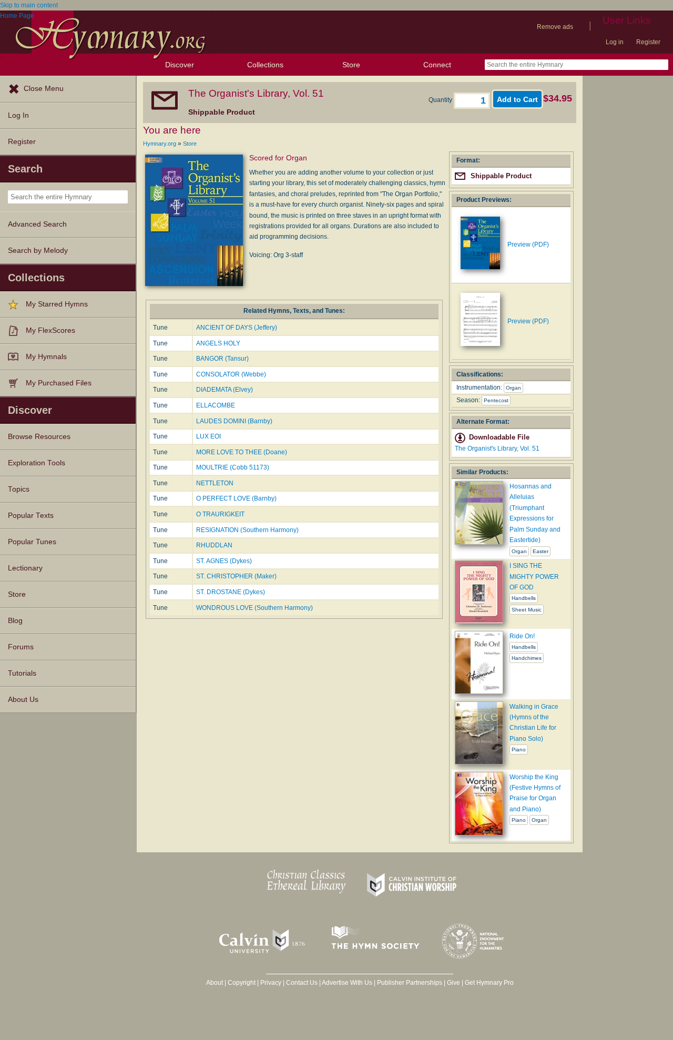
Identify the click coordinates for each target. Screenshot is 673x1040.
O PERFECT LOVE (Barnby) (236, 498)
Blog (15, 621)
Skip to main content (29, 5)
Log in (615, 42)
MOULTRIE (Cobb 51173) (232, 467)
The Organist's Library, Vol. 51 (497, 448)
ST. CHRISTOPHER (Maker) (236, 576)
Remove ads (555, 26)
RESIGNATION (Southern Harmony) (247, 530)
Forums (21, 647)
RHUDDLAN (214, 545)
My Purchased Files (58, 383)
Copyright (242, 982)
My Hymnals (46, 357)
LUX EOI (208, 436)
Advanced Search (37, 224)
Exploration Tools (36, 463)
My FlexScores (50, 330)
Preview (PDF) (528, 244)
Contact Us (302, 982)
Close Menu (44, 89)
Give (453, 982)
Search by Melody (38, 250)
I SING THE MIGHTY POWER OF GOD (534, 576)
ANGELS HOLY (218, 343)
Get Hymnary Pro (489, 982)
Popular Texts (31, 515)
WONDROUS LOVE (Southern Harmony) (254, 607)
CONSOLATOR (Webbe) (231, 374)
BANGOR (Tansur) (222, 358)
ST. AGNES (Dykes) (224, 561)
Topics (18, 489)
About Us (23, 699)
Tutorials (22, 673)
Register (648, 42)
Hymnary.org (159, 143)
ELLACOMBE (215, 405)
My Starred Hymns (57, 304)
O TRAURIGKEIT (220, 514)
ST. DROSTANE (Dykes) (230, 592)
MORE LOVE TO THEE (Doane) (241, 452)
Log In (18, 115)
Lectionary (25, 568)
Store (351, 64)
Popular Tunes (32, 542)
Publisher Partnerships (409, 982)
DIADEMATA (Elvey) (224, 389)
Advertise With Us (347, 982)
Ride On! (522, 636)
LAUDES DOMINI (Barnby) (234, 421)
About (214, 982)
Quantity (441, 100)
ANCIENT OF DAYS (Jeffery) (236, 327)
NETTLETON (214, 483)
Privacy (270, 982)
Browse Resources (39, 437)
